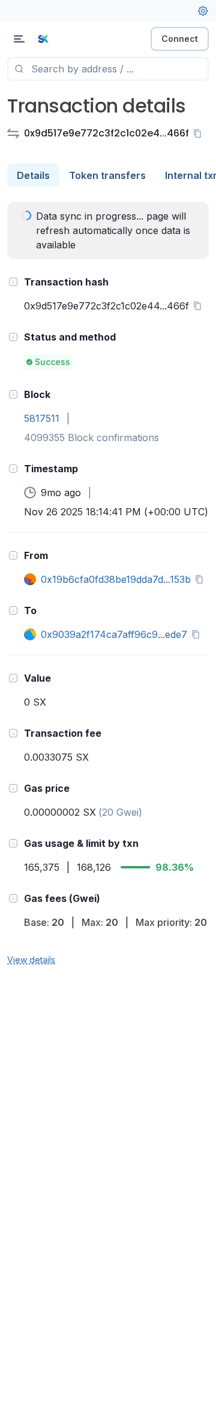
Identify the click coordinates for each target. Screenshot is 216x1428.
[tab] (33, 175)
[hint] (13, 282)
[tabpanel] (108, 584)
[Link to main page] (72, 39)
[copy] (200, 133)
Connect (179, 39)
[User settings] (203, 11)
